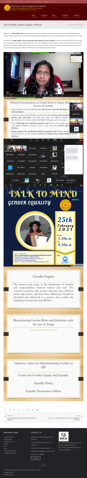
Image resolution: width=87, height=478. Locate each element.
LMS (5, 446)
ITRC (5, 448)
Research (77, 16)
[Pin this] (28, 410)
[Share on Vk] (32, 410)
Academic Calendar (9, 453)
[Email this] (37, 410)
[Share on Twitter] (10, 410)
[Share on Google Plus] (23, 410)
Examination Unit (9, 441)
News (21, 1)
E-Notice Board (37, 1)
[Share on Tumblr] (19, 410)
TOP (43, 465)
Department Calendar (10, 451)
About (34, 16)
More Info (35, 458)
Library (6, 444)
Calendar (28, 1)
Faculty (15, 1)
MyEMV (47, 1)
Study (55, 16)
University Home (9, 437)
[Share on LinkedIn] (14, 410)
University (8, 1)
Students (66, 16)
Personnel (44, 16)
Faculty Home (8, 439)
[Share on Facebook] (5, 410)
